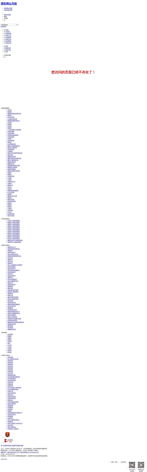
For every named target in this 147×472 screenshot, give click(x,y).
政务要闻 (8, 33)
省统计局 (10, 295)
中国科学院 (10, 176)
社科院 (9, 178)
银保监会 (10, 185)
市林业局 (10, 384)
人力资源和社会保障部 (14, 129)
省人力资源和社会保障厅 (14, 265)
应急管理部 (10, 149)
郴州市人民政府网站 (13, 236)
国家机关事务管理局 (13, 171)
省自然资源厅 (11, 266)
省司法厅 (10, 261)
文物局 (9, 208)
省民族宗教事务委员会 (14, 256)
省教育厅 (10, 250)
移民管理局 (10, 199)
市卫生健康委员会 (12, 389)
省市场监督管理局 (12, 290)
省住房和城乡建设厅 (13, 270)
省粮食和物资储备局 (13, 304)
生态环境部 (10, 133)
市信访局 (10, 425)
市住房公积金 (11, 414)
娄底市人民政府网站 (13, 235)
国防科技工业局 (12, 196)
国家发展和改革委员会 (14, 113)
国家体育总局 (11, 162)
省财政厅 (10, 263)
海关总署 (10, 155)
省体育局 (10, 293)
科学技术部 (10, 117)
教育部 (9, 115)
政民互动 (8, 39)
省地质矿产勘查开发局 (14, 318)
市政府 (7, 31)
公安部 (9, 122)
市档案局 (10, 407)
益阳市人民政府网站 (13, 227)
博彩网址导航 (9, 3)
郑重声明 (15, 445)
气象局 (9, 183)
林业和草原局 (11, 201)
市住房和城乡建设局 (13, 377)
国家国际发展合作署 (13, 165)
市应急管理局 (11, 398)
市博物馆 (10, 416)
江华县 (9, 347)
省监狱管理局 (11, 302)
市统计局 (10, 395)
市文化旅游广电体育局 (14, 387)
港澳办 (9, 172)
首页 (7, 30)
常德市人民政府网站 (13, 229)
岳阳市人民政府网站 (13, 231)
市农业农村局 (11, 380)
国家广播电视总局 (12, 160)
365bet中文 (4, 459)
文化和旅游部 (11, 144)
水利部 (9, 138)
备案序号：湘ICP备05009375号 (10, 452)
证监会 (9, 187)
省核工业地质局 (12, 317)
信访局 (9, 189)
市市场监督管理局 (12, 402)
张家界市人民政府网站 (14, 242)
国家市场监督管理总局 (14, 158)
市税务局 (10, 421)
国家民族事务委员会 (13, 120)
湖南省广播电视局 (12, 292)
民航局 (9, 205)
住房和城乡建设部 (12, 135)
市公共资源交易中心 (13, 420)
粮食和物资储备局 (12, 190)
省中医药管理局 (12, 320)
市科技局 (10, 362)
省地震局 (10, 326)
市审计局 (10, 391)
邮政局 (9, 206)
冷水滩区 (10, 334)
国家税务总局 (11, 156)
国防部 (9, 112)
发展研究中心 (11, 181)
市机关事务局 (11, 427)
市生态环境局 (11, 393)
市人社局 (10, 373)
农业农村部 (10, 140)
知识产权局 (10, 215)
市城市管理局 (11, 396)
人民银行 (10, 151)
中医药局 (10, 210)
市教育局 (10, 361)
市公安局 (10, 366)
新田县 (9, 350)
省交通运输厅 (11, 272)
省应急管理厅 (11, 284)
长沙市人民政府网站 (13, 220)
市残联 (9, 411)
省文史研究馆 (11, 306)
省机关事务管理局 (12, 297)
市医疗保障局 (11, 403)
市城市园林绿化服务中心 (14, 412)
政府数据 (8, 41)
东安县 (9, 341)
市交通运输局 (11, 378)
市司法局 (10, 369)
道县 (8, 343)
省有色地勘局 (11, 315)
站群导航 (3, 26)
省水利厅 (10, 274)
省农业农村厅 (11, 275)
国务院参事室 (11, 169)
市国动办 (10, 400)
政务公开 (8, 35)
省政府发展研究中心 (13, 311)
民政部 (9, 124)
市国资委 (10, 405)
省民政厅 (10, 259)
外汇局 (9, 212)
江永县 (9, 345)
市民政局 (10, 368)
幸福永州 (8, 43)
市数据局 (10, 364)
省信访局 (10, 300)
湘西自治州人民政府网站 (14, 240)
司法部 (9, 126)
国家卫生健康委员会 (13, 146)
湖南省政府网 (8, 10)
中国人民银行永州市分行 (14, 423)
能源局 (9, 194)
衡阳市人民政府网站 (13, 226)
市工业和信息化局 (12, 359)
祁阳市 (9, 338)
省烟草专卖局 (11, 324)
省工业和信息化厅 (12, 254)
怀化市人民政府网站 (13, 238)
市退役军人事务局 (12, 429)
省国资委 (10, 286)
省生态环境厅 (11, 268)
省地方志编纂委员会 (13, 313)
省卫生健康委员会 (12, 281)
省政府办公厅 (11, 247)
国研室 (9, 174)
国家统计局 (10, 163)
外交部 (9, 110)
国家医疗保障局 (12, 167)
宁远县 (9, 348)
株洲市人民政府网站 (13, 222)
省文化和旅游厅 (12, 279)
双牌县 (9, 339)
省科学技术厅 (11, 252)
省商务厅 (10, 277)
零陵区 (9, 336)
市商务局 (10, 386)
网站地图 (20, 445)
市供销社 (10, 409)
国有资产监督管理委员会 (14, 153)
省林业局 (10, 288)
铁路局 (9, 203)
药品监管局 (10, 214)
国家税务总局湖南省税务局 (15, 322)
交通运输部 (10, 137)
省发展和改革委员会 (13, 249)
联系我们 (9, 445)
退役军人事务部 (12, 147)
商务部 (9, 142)
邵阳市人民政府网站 (13, 233)
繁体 (5, 16)
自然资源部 (10, 131)
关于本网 (3, 445)
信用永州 (10, 418)
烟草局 (9, 197)
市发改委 (10, 357)
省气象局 (10, 327)
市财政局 (10, 371)
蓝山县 (9, 352)
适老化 (6, 18)
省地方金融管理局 (12, 299)
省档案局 (10, 308)
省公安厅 (10, 258)
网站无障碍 (7, 14)
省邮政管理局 (11, 329)
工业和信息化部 (12, 119)
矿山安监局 (10, 192)
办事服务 (8, 37)
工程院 (9, 180)
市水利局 (10, 382)
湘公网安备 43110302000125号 (30, 452)
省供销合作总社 (12, 309)
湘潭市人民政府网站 (13, 224)
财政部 (9, 128)
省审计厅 (10, 283)
